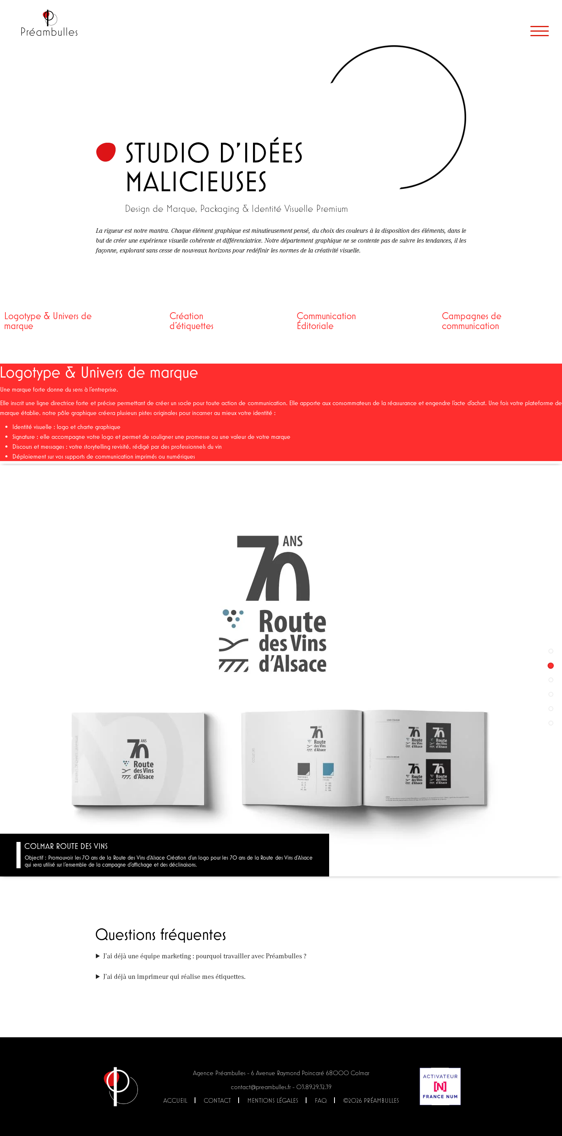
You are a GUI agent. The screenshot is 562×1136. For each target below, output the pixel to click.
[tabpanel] (281, 620)
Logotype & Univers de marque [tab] (48, 321)
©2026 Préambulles (371, 1100)
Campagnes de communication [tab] (472, 321)
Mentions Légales (272, 1100)
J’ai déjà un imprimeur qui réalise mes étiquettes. (174, 976)
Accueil (175, 1100)
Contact (217, 1100)
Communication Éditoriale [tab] (326, 321)
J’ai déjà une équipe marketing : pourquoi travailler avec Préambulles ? (205, 955)
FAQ (321, 1100)
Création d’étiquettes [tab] (192, 321)
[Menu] (539, 30)
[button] (551, 651)
